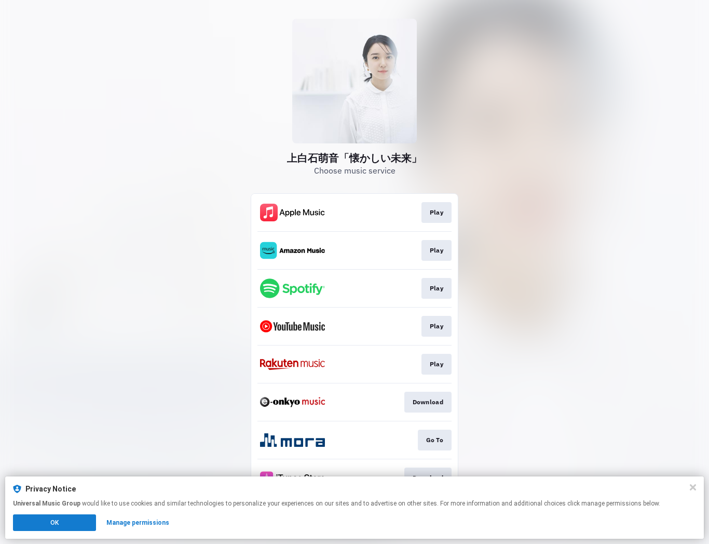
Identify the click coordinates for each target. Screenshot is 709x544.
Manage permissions (137, 522)
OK (54, 522)
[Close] (693, 487)
